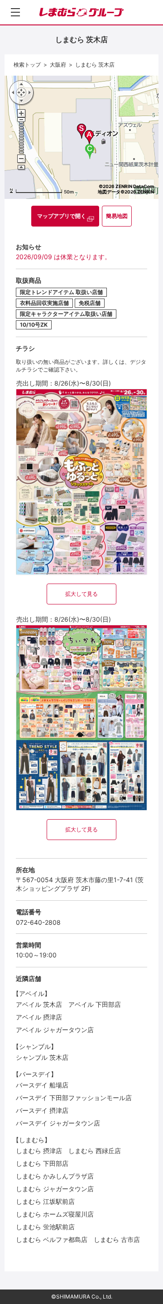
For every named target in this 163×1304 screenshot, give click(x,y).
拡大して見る (81, 593)
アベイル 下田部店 (94, 1004)
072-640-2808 (38, 922)
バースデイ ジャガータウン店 (58, 1123)
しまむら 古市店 (117, 1239)
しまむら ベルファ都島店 (51, 1239)
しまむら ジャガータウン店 (55, 1189)
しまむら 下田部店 (42, 1163)
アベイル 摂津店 (39, 1017)
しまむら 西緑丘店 (94, 1150)
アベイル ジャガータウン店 (55, 1030)
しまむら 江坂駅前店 (45, 1201)
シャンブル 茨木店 (42, 1057)
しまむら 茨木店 (95, 64)
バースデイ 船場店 (42, 1085)
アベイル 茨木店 (39, 1004)
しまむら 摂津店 (39, 1150)
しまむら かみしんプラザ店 (55, 1176)
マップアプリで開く (61, 216)
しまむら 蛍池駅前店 (45, 1227)
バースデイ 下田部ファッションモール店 (74, 1097)
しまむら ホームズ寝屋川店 (55, 1214)
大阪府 (58, 64)
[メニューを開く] (15, 12)
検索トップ (27, 64)
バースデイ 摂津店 (42, 1110)
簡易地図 (117, 216)
